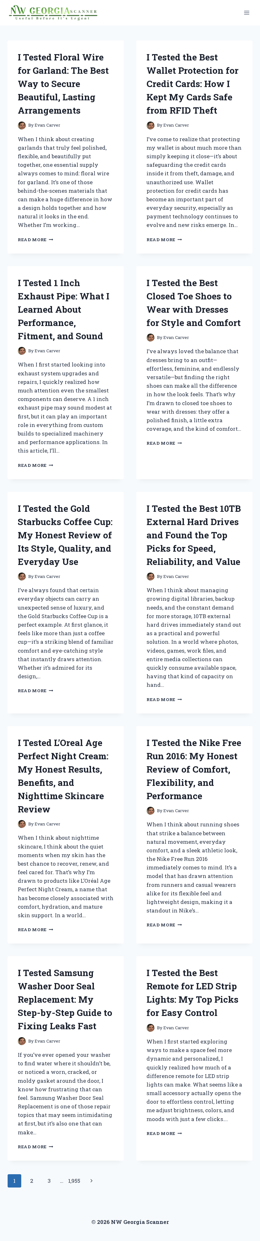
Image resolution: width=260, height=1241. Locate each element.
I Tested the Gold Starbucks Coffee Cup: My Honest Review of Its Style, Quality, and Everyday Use (65, 535)
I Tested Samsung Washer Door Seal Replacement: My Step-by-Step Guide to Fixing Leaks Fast (65, 999)
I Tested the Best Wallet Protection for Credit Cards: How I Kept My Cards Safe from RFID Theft (192, 83)
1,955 (74, 1180)
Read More (35, 239)
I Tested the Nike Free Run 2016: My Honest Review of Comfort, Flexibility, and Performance (193, 769)
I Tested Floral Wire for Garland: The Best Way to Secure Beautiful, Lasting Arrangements (63, 83)
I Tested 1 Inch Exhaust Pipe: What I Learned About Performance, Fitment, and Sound (63, 309)
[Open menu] (246, 12)
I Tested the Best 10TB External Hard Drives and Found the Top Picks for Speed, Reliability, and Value (193, 535)
